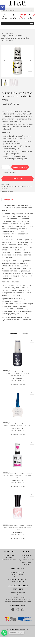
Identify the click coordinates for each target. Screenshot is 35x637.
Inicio (3, 33)
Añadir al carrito (20, 167)
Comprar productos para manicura (12, 36)
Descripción (8, 200)
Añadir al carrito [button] (18, 380)
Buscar (31, 10)
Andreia (10, 191)
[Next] (30, 61)
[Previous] (4, 61)
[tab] (17, 199)
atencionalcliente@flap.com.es (20, 599)
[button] (2, 7)
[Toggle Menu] (31, 23)
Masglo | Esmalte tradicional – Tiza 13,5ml (17, 425)
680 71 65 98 (18, 589)
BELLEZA (9, 33)
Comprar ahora (17, 179)
